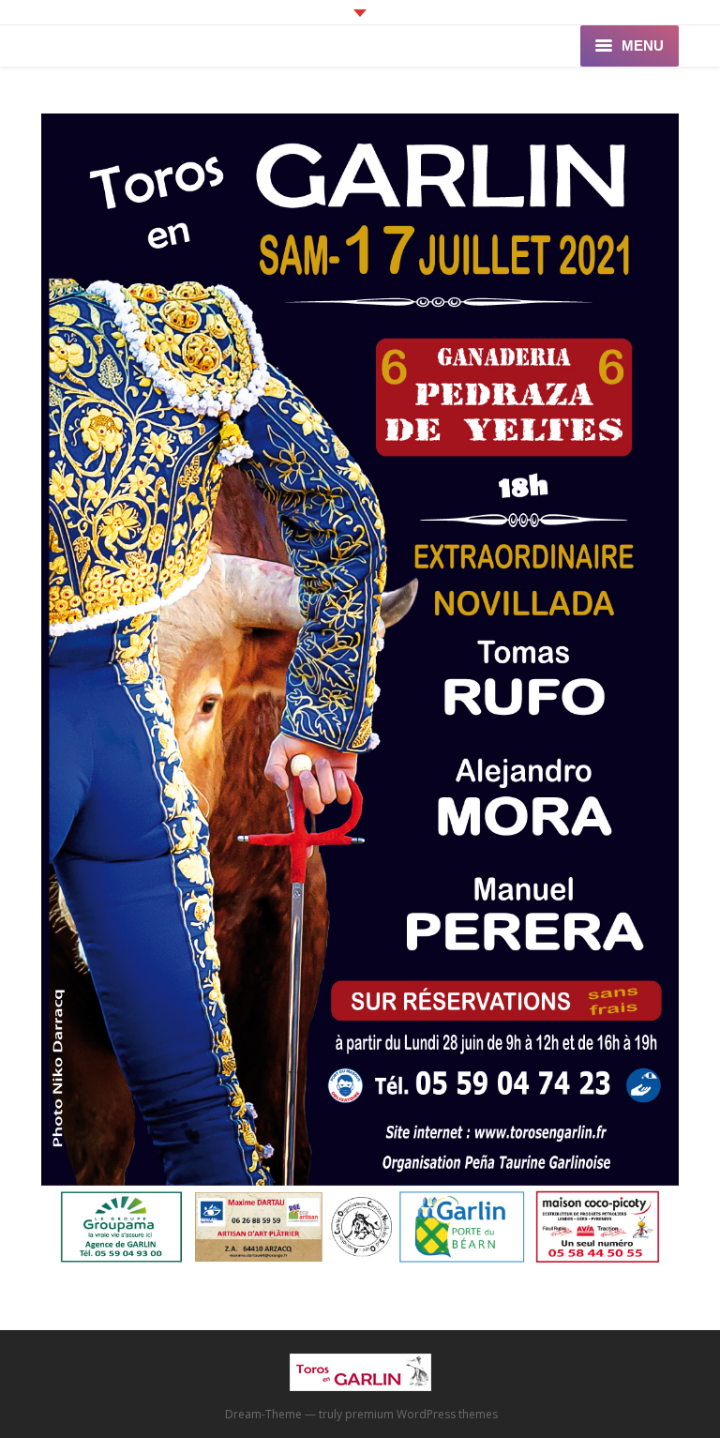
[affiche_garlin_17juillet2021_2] (360, 694)
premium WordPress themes (421, 1414)
